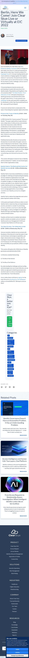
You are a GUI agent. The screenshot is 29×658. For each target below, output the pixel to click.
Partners (14, 611)
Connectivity (14, 559)
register (20, 277)
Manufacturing (14, 589)
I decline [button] (17, 652)
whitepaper (4, 100)
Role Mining (14, 573)
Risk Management (14, 571)
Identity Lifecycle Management (14, 554)
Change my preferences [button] (17, 655)
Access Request (14, 548)
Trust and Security (14, 601)
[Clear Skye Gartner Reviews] (14, 533)
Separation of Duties (14, 556)
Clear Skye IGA (15, 546)
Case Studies (14, 627)
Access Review (14, 551)
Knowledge (15, 624)
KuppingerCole (5, 74)
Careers (14, 609)
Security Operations (14, 568)
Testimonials (14, 603)
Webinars (14, 632)
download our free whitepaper (18, 279)
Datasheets (15, 630)
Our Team (14, 606)
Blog (14, 622)
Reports (14, 635)
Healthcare (14, 584)
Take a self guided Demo (10, 321)
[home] (5, 7)
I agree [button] (17, 649)
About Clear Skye (14, 598)
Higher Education (14, 586)
